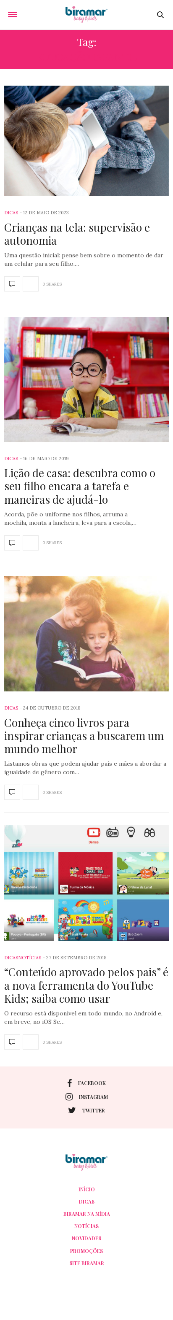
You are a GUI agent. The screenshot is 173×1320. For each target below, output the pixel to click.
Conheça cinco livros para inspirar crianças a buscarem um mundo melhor (84, 735)
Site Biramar (86, 1263)
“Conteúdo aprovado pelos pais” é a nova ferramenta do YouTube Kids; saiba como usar (86, 984)
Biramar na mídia (86, 1213)
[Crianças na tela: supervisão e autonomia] (86, 141)
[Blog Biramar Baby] (86, 14)
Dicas (11, 213)
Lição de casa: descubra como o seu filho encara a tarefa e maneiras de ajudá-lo (79, 485)
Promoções (86, 1250)
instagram (93, 1096)
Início (87, 1189)
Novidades (86, 1238)
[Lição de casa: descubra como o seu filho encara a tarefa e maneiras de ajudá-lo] (86, 379)
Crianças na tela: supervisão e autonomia (77, 234)
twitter (93, 1110)
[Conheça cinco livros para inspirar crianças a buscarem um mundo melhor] (86, 633)
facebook (92, 1083)
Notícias (29, 958)
